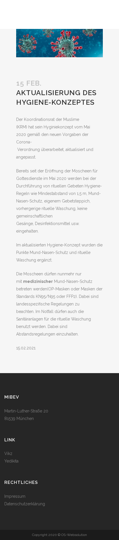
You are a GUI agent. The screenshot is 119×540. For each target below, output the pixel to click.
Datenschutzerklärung (24, 504)
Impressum (14, 496)
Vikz (8, 453)
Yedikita (11, 461)
